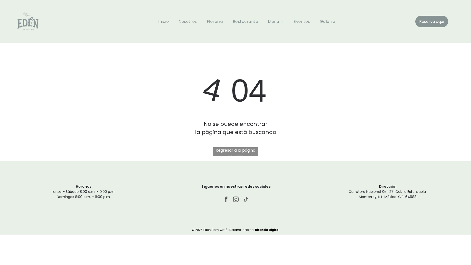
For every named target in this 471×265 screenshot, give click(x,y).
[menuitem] (163, 21)
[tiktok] (245, 200)
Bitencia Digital (267, 230)
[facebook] (226, 200)
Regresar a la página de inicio (235, 151)
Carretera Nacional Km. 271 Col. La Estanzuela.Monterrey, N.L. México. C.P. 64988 (388, 194)
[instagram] (236, 200)
